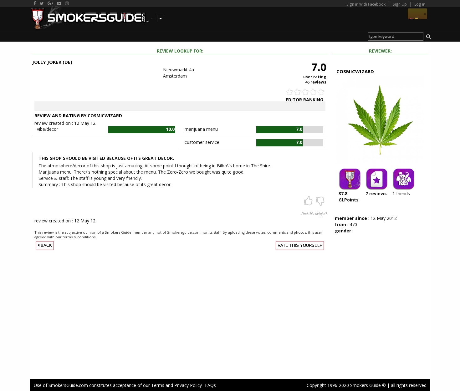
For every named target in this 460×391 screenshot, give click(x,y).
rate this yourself (300, 245)
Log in (419, 4)
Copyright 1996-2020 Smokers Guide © (346, 385)
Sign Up (400, 4)
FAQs (210, 385)
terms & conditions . (80, 237)
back (45, 245)
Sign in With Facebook (366, 4)
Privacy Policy (188, 385)
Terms (157, 385)
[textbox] (395, 36)
